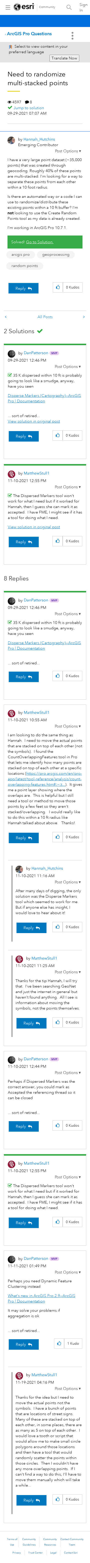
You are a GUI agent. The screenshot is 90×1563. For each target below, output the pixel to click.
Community (47, 7)
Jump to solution (29, 107)
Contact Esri (71, 1552)
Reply (21, 288)
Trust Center (35, 1552)
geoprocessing (56, 254)
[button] (68, 151)
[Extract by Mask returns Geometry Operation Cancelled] (83, 317)
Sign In (84, 7)
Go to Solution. (40, 242)
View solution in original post (34, 421)
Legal (53, 1552)
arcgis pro (21, 254)
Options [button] (73, 35)
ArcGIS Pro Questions (29, 33)
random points (25, 265)
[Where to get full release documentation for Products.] (6, 317)
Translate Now (64, 58)
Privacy (16, 1552)
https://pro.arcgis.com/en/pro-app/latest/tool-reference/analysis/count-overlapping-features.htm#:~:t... (45, 779)
